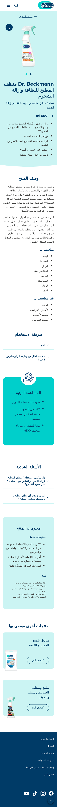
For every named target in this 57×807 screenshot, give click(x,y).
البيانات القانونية (46, 739)
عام (43, 344)
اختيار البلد (49, 774)
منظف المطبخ (25, 16)
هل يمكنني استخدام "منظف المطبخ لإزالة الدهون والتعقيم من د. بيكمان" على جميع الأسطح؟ (26, 481)
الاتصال (50, 746)
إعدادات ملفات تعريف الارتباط (40, 767)
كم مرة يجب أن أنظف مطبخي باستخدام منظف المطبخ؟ (29, 497)
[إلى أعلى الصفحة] (51, 801)
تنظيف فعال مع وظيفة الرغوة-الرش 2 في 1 (25, 358)
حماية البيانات (47, 753)
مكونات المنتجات (46, 760)
